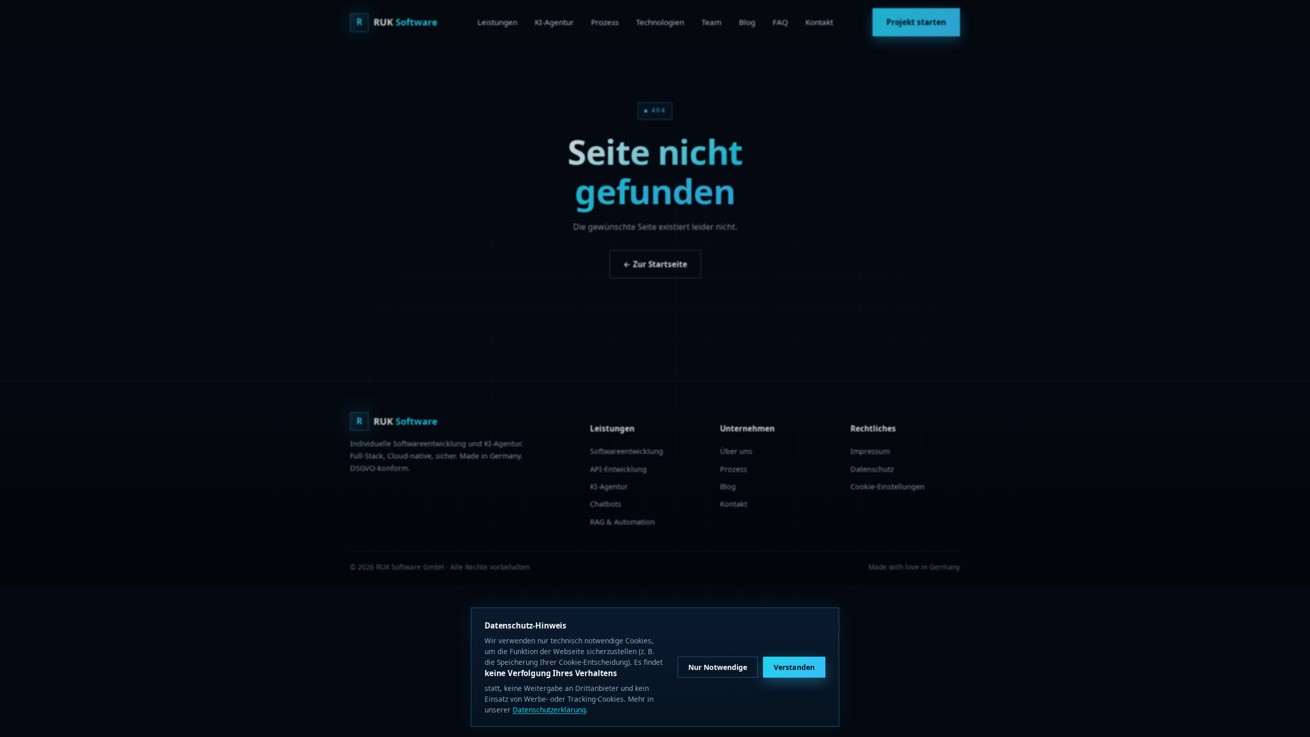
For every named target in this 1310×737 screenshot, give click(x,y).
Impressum (870, 451)
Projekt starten (916, 22)
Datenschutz (872, 469)
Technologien (660, 22)
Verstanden (794, 667)
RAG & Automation (622, 522)
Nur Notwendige (717, 667)
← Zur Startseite (655, 264)
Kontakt (819, 22)
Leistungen (497, 22)
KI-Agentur (554, 22)
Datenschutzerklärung (549, 709)
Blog (747, 22)
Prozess (605, 22)
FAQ (780, 22)
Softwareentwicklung (626, 451)
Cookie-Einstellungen (887, 486)
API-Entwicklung (618, 469)
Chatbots (605, 504)
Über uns (736, 451)
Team (712, 22)
